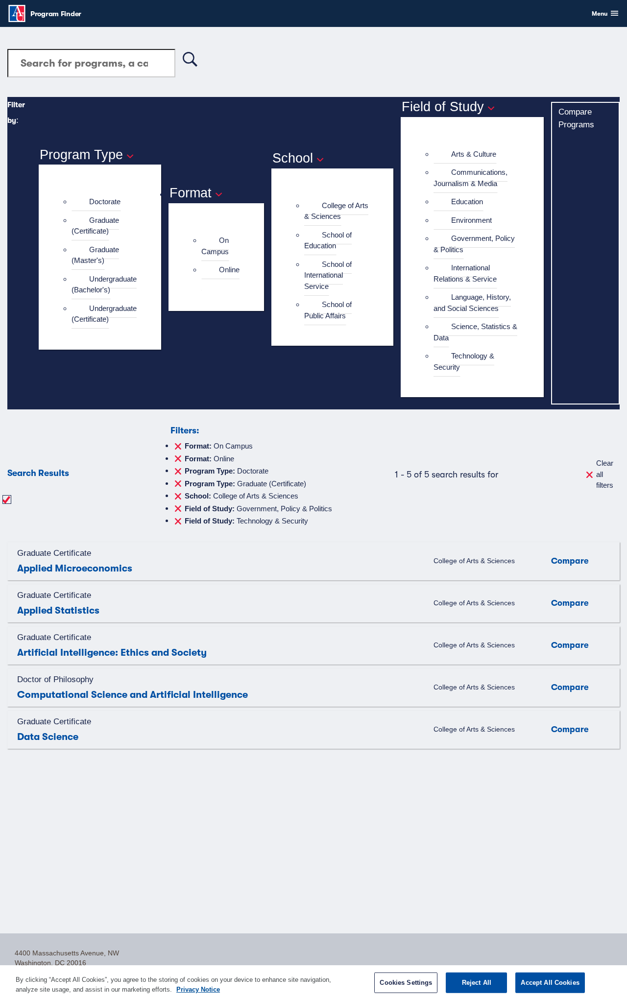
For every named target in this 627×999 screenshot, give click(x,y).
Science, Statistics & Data (475, 332)
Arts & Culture (473, 154)
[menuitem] (104, 202)
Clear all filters (604, 474)
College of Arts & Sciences (336, 211)
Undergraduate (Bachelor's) (104, 284)
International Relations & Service (465, 273)
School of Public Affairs (328, 310)
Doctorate (105, 201)
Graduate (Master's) (95, 255)
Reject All (476, 982)
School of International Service (328, 275)
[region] (313, 982)
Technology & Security (464, 361)
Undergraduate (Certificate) (104, 314)
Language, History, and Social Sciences (472, 302)
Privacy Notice (198, 989)
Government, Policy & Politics (474, 244)
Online (229, 269)
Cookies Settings (406, 982)
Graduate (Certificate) (95, 226)
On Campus (215, 246)
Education (467, 201)
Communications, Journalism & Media (470, 178)
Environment (471, 220)
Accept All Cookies (550, 982)
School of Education (328, 240)
